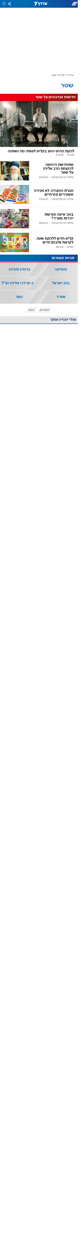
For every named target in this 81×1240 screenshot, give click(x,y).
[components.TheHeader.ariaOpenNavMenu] (67, 4)
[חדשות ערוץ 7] (40, 4)
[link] (39, 130)
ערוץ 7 (70, 75)
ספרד (60, 297)
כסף (19, 297)
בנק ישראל (61, 283)
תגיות (61, 75)
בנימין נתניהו (19, 269)
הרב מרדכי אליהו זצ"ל (20, 283)
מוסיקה (61, 269)
